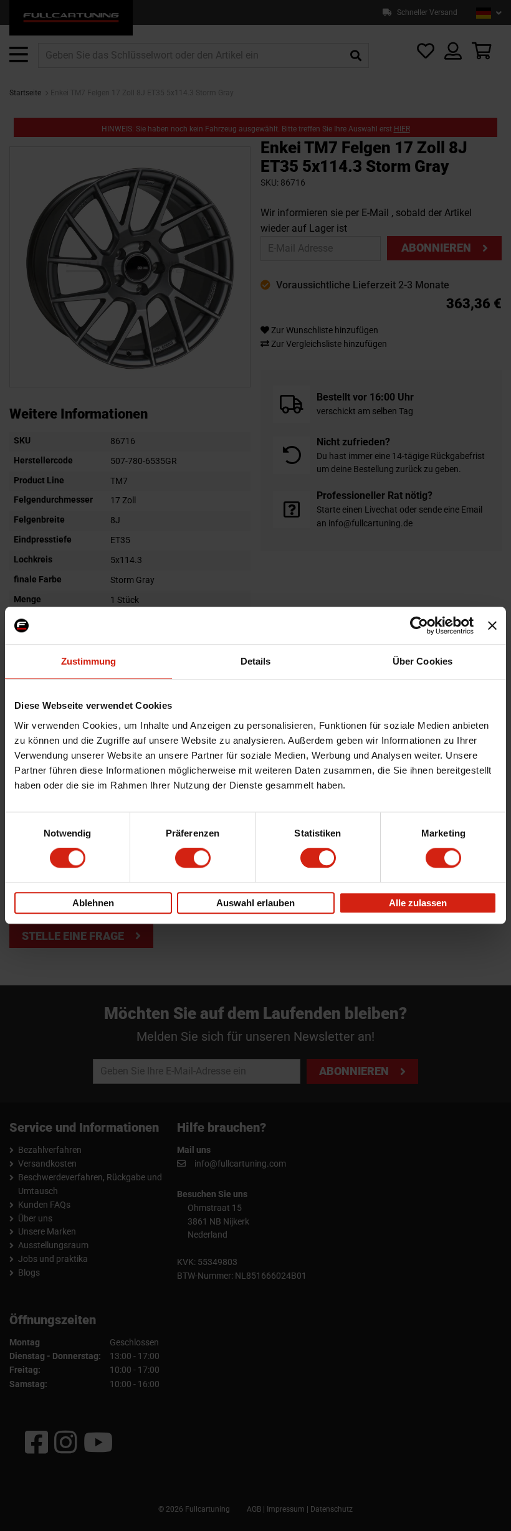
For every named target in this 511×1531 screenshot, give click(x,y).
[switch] (193, 858)
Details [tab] (256, 661)
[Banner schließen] (492, 625)
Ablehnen (93, 903)
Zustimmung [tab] (89, 661)
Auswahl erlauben (255, 903)
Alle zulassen (418, 903)
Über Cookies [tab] (422, 661)
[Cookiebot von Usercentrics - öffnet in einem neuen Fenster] (419, 625)
